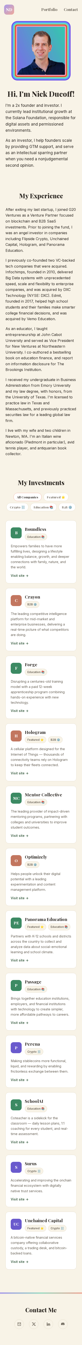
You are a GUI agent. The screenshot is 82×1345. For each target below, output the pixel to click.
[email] (19, 1324)
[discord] (63, 1324)
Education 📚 (43, 507)
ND (9, 9)
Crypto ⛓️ (17, 507)
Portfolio (49, 9)
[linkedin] (48, 1324)
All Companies (27, 497)
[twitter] (33, 1324)
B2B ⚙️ (67, 507)
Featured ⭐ (56, 497)
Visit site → (19, 575)
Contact (71, 9)
